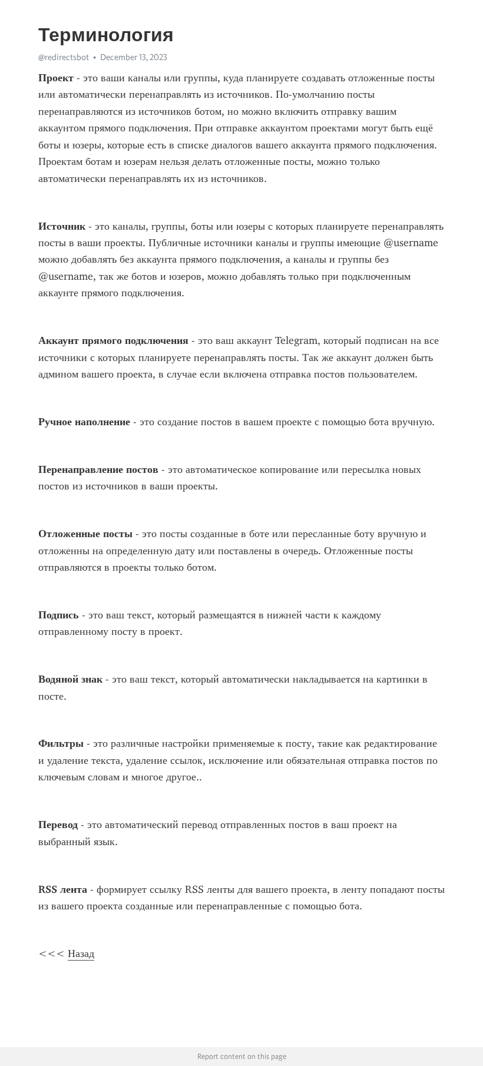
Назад (81, 953)
